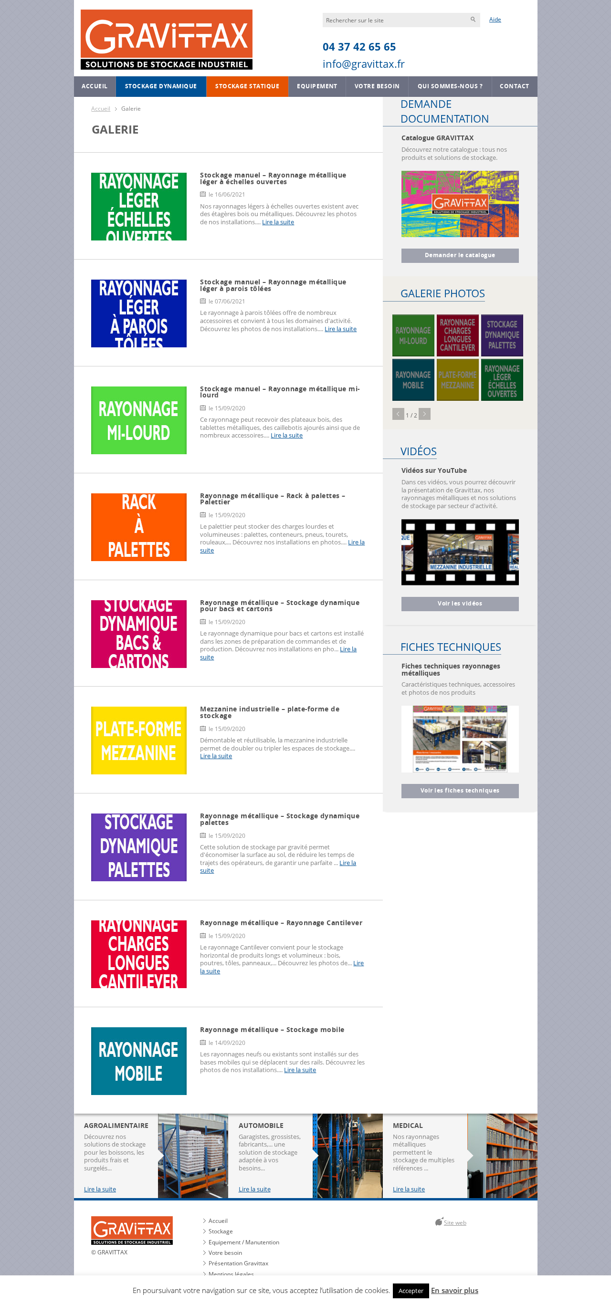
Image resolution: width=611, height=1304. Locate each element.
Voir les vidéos (460, 603)
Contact (514, 86)
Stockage (221, 1231)
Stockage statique (247, 86)
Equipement (317, 86)
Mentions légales (231, 1274)
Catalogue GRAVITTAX (437, 137)
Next (425, 414)
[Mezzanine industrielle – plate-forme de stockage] (458, 380)
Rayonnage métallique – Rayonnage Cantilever (281, 922)
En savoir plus (454, 1290)
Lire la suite (278, 222)
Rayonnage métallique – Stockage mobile (272, 1029)
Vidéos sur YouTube (434, 470)
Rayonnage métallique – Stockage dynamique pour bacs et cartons (279, 606)
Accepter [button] (411, 1290)
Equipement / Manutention (244, 1242)
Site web (455, 1222)
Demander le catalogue (460, 255)
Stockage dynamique (161, 86)
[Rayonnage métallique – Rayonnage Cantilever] (458, 335)
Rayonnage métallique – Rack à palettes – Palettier (272, 499)
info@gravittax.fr (364, 64)
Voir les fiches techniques (460, 790)
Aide (495, 19)
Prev (398, 414)
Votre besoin (377, 86)
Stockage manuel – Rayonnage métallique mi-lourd (280, 392)
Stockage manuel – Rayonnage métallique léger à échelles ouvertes (273, 178)
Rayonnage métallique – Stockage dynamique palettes (279, 819)
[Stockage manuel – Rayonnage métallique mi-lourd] (413, 335)
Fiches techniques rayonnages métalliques (450, 669)
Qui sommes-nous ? (450, 86)
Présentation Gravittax (238, 1263)
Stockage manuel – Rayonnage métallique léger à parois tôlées (273, 285)
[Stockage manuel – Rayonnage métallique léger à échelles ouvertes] (502, 380)
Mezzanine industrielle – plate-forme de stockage (269, 712)
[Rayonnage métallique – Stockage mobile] (413, 380)
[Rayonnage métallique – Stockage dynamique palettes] (502, 335)
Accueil (94, 86)
